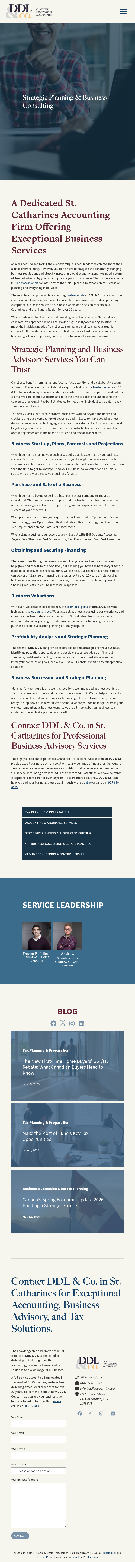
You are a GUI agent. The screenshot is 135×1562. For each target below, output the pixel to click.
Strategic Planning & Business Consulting (58, 833)
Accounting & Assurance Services (51, 823)
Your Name (17, 1417)
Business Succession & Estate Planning (61, 844)
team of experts (77, 607)
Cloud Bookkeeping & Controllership (55, 854)
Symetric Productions (85, 1557)
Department (18, 1464)
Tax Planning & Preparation (47, 812)
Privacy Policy (45, 1557)
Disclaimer (109, 1553)
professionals (75, 295)
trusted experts (103, 387)
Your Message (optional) (25, 1480)
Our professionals (26, 283)
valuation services (39, 611)
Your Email (17, 1433)
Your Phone (18, 1449)
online (87, 782)
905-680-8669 (32, 1406)
